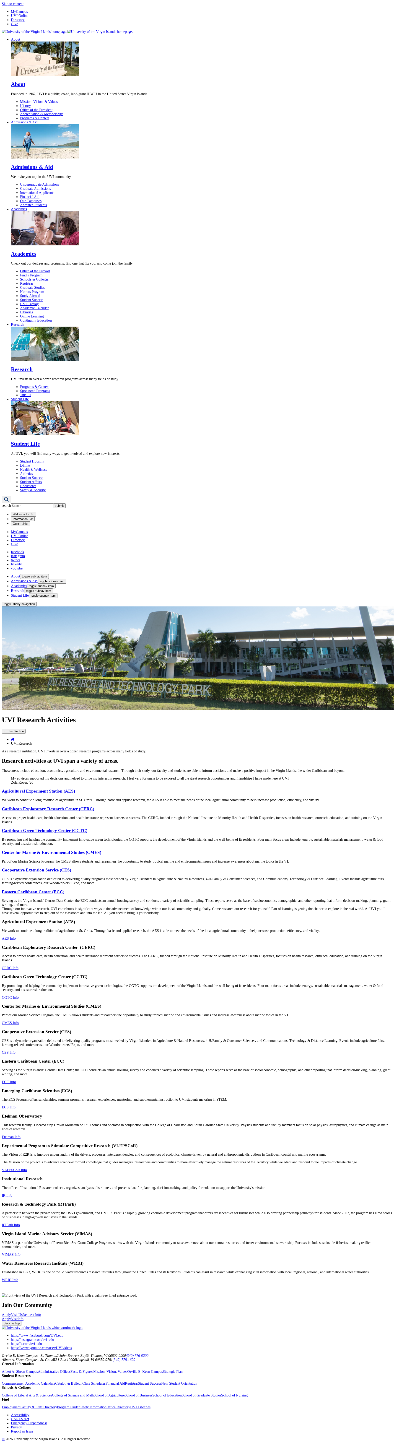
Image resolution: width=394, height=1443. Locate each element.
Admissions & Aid (24, 122)
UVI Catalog (29, 304)
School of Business (138, 1395)
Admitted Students (33, 205)
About (15, 39)
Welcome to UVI (23, 514)
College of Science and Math (73, 1395)
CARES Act (20, 1419)
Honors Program (32, 292)
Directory (18, 20)
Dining (25, 465)
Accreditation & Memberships (41, 114)
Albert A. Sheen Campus (20, 1371)
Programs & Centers (34, 118)
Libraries (26, 312)
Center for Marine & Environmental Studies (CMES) (52, 852)
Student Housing (32, 461)
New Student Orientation (179, 1383)
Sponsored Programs (35, 391)
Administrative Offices (54, 1371)
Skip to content (12, 4)
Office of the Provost (35, 271)
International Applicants (37, 193)
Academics (19, 209)
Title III (25, 395)
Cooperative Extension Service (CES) (36, 870)
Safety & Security (33, 490)
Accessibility (20, 1415)
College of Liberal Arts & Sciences (27, 1395)
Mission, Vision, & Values (39, 102)
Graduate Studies (32, 287)
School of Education (167, 1395)
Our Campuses (30, 201)
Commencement (13, 1383)
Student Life (20, 399)
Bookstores (28, 486)
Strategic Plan (173, 1371)
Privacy (16, 1427)
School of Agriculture (109, 1395)
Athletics (26, 474)
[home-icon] (12, 739)
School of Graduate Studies (201, 1395)
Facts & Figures (81, 1371)
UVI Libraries (140, 1407)
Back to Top (12, 1323)
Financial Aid (29, 197)
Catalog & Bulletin (68, 1383)
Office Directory (118, 1407)
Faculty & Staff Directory (38, 1407)
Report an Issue (22, 1431)
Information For (23, 519)
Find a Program (31, 275)
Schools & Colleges (34, 279)
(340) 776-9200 (137, 1355)
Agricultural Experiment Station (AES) (38, 791)
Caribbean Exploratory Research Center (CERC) (48, 808)
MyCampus (19, 11)
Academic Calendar (34, 308)
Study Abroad (30, 296)
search (6, 505)
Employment (11, 1407)
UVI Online (19, 16)
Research (17, 324)
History (25, 106)
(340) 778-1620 (124, 1360)
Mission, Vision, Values (110, 1371)
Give (14, 24)
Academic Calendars (40, 1383)
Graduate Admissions (35, 188)
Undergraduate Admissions (39, 184)
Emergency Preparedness (29, 1423)
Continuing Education (36, 320)
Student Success (31, 300)
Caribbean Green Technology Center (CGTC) (44, 830)
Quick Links (21, 523)
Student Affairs (31, 482)
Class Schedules (94, 1383)
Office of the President (36, 110)
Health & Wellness (33, 469)
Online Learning (32, 316)
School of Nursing (234, 1395)
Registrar (26, 283)
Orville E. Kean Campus (145, 1371)
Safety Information (93, 1407)
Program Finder (68, 1407)
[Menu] (6, 499)
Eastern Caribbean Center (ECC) (33, 891)
